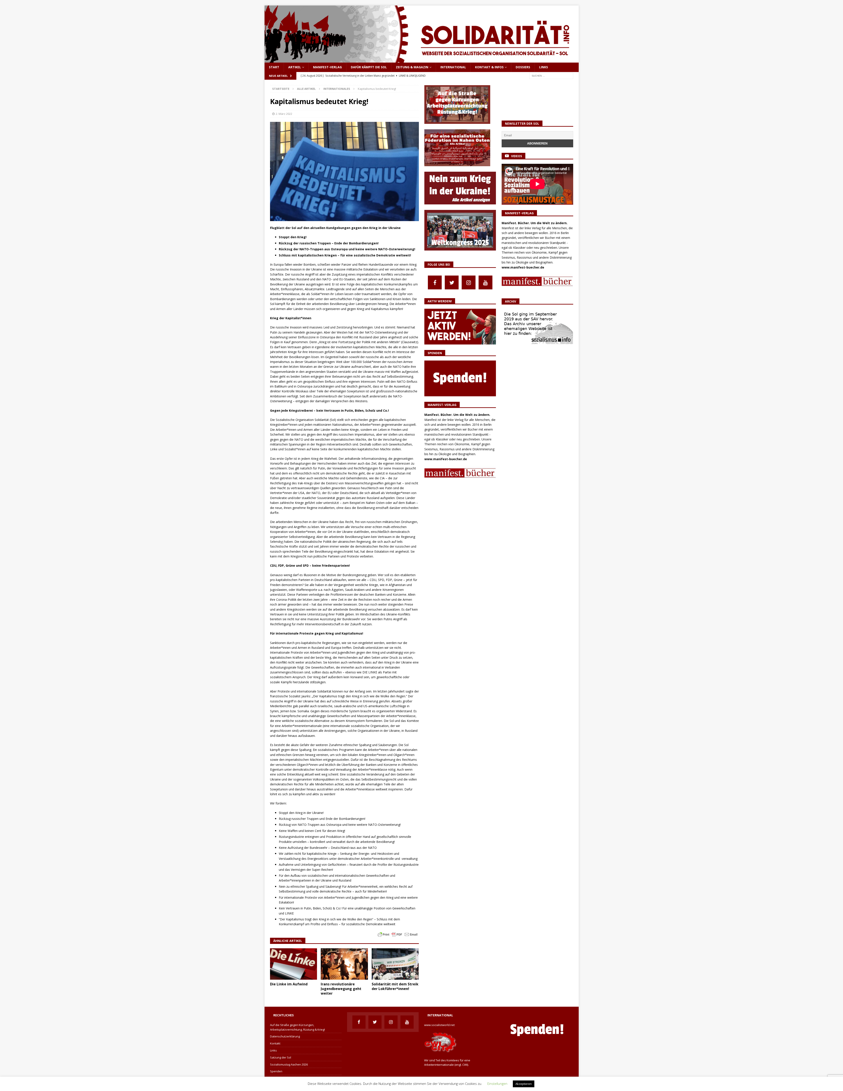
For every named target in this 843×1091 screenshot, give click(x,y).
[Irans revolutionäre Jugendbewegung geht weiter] (344, 964)
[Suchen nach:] (551, 75)
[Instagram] (469, 282)
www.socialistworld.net (439, 1025)
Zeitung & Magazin (412, 67)
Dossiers (523, 67)
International (453, 67)
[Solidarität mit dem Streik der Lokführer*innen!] (395, 964)
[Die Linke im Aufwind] (293, 964)
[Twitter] (452, 282)
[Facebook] (435, 282)
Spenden (276, 1071)
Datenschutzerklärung (285, 1036)
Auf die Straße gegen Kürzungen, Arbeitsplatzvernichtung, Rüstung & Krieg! (297, 1027)
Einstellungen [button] (497, 1083)
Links (543, 67)
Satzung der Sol (280, 1057)
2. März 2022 (284, 114)
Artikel (294, 67)
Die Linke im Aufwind (289, 984)
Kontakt (275, 1043)
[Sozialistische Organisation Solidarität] (422, 60)
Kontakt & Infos (489, 67)
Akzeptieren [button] (523, 1084)
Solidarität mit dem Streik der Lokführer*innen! (395, 986)
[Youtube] (485, 282)
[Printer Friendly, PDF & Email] (397, 934)
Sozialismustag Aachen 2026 (289, 1064)
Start (274, 67)
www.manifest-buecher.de (445, 459)
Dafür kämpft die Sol (369, 67)
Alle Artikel (306, 89)
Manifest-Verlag (327, 67)
